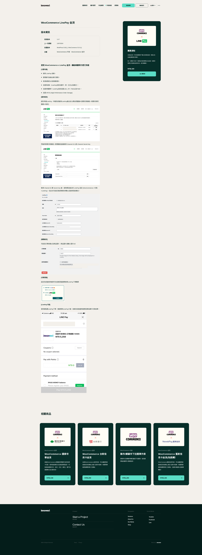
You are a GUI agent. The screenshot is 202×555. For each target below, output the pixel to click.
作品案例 (101, 5)
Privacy (80, 542)
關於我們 (92, 5)
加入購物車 (142, 73)
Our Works (131, 522)
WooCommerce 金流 (78, 52)
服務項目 (84, 5)
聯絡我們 (142, 5)
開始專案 (128, 5)
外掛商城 (109, 5)
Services (130, 516)
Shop (129, 524)
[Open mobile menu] (159, 5)
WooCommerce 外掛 (63, 52)
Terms (75, 542)
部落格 (116, 5)
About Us (130, 519)
